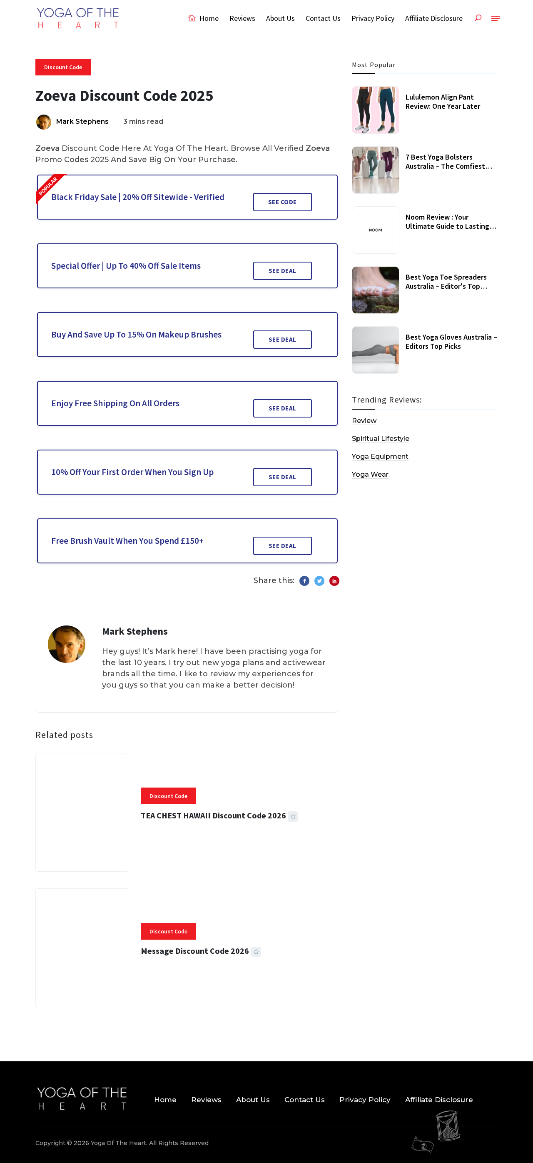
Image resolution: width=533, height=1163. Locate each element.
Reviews (242, 18)
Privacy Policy (372, 18)
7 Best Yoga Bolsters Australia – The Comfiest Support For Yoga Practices (449, 166)
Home (208, 18)
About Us (280, 18)
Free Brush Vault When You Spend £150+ (127, 540)
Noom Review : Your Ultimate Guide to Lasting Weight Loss (447, 226)
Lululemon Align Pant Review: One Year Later (443, 101)
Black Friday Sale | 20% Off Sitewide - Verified (137, 197)
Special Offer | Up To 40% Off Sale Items (126, 265)
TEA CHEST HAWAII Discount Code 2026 (213, 815)
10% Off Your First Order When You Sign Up (132, 472)
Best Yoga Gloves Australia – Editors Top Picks (451, 341)
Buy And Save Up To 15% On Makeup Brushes (136, 334)
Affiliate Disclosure (434, 18)
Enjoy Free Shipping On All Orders (115, 403)
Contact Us (323, 18)
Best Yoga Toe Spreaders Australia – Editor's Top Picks (446, 286)
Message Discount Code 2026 (195, 950)
